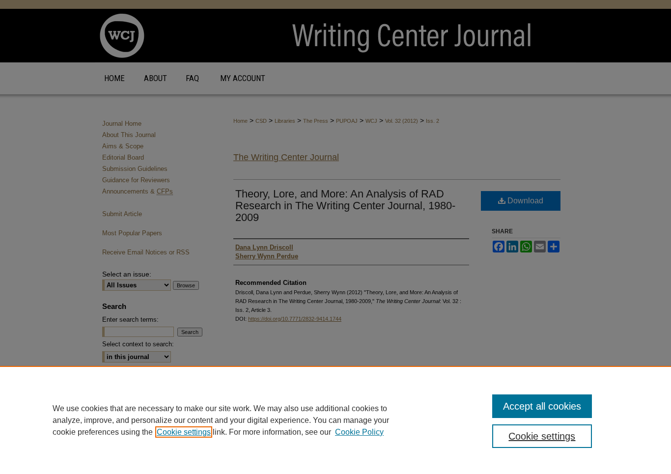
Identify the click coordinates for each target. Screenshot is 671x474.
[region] (335, 420)
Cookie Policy (359, 432)
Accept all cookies (542, 406)
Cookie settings (184, 432)
